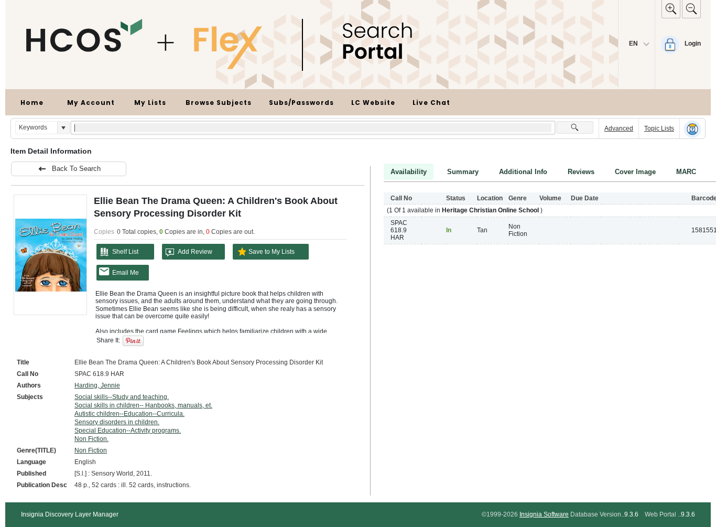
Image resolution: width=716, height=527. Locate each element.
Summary (463, 172)
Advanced (618, 128)
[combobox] (36, 128)
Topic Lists (659, 128)
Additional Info (523, 172)
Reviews (581, 172)
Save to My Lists (271, 251)
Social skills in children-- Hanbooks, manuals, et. (143, 405)
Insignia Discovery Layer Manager (69, 514)
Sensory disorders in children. (116, 422)
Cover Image (635, 172)
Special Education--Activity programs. (127, 430)
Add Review (195, 251)
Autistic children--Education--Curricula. (129, 413)
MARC (686, 172)
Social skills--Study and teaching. (121, 397)
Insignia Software (544, 514)
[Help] (692, 129)
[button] (63, 128)
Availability (408, 172)
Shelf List (125, 251)
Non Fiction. (91, 439)
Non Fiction (90, 450)
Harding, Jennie (97, 385)
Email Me (125, 272)
